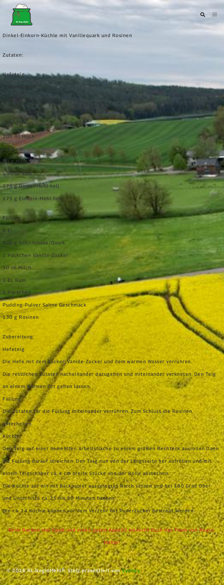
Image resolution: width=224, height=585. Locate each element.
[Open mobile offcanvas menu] (214, 14)
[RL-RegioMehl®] (21, 14)
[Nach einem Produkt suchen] (202, 14)
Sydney (131, 570)
